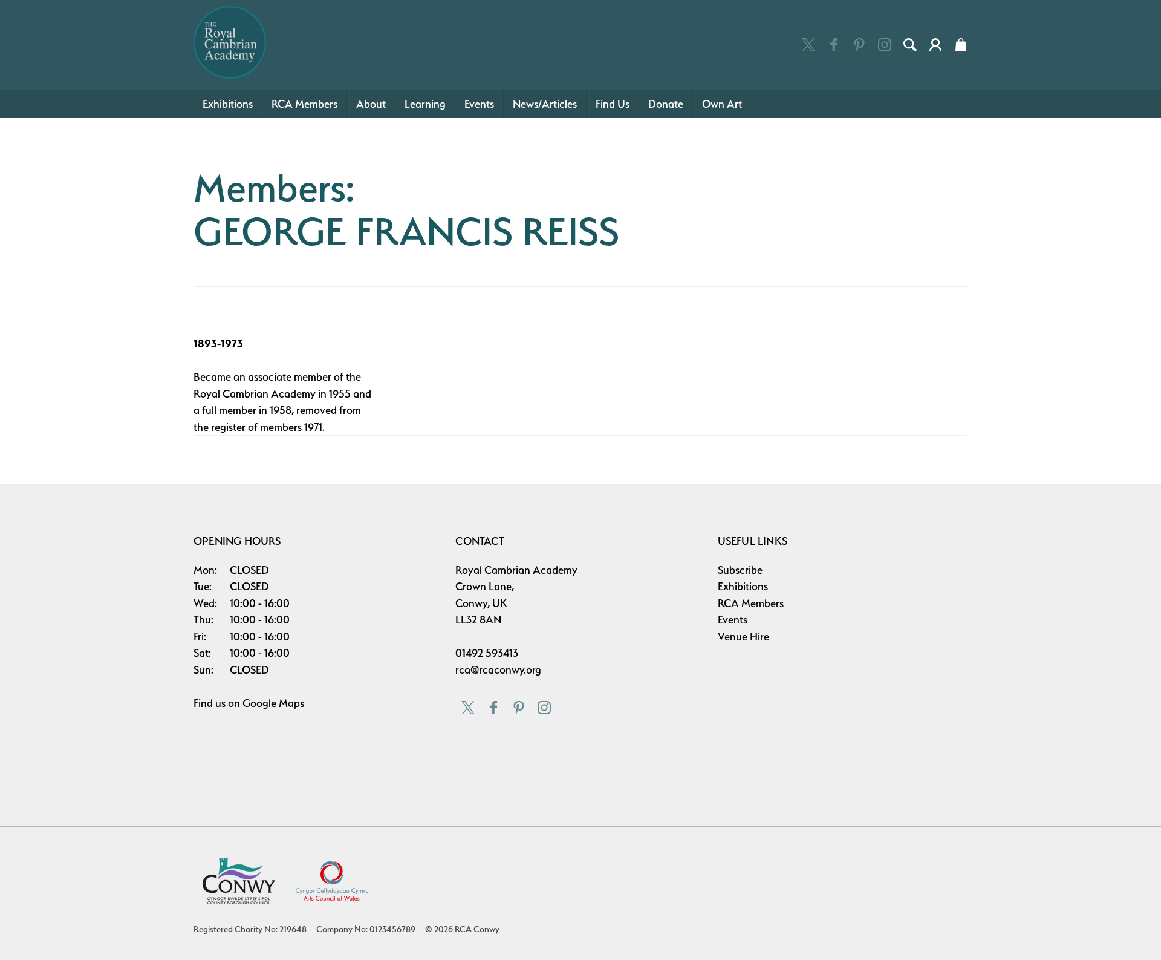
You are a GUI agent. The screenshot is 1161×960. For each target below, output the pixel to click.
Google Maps (273, 703)
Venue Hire (743, 636)
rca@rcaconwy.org (498, 669)
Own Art (722, 103)
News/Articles (545, 103)
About (371, 103)
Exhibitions (228, 103)
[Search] (910, 45)
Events (479, 103)
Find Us (612, 103)
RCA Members (304, 103)
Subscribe (740, 570)
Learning (425, 103)
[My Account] (935, 45)
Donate (665, 103)
